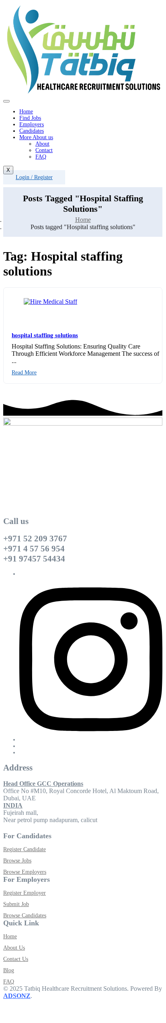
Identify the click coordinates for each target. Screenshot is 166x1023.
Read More (24, 373)
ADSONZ (17, 995)
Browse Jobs (17, 861)
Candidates (31, 131)
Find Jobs (30, 118)
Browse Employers (24, 872)
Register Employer (24, 893)
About (42, 144)
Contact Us (15, 959)
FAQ (40, 157)
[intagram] (90, 740)
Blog (8, 970)
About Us (14, 948)
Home (26, 112)
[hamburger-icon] (6, 101)
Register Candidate (24, 849)
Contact (44, 150)
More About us (36, 137)
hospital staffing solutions (45, 335)
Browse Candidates (24, 915)
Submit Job (16, 904)
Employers (31, 124)
